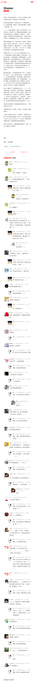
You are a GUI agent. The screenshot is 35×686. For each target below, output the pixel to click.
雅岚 (11, 251)
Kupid (11, 599)
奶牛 (14, 291)
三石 (11, 648)
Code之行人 (13, 203)
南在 (11, 330)
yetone (12, 663)
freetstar (12, 473)
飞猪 (11, 269)
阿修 (11, 442)
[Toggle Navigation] (31, 2)
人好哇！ (12, 579)
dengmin (12, 427)
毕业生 (11, 313)
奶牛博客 (10, 142)
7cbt (11, 528)
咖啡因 (11, 343)
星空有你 (12, 359)
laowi (11, 284)
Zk (10, 218)
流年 (11, 162)
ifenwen (12, 619)
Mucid (11, 513)
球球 (14, 186)
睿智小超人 (12, 635)
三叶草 (14, 168)
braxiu (12, 460)
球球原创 (6, 10)
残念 (11, 297)
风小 (11, 372)
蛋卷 (11, 385)
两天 (11, 546)
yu (10, 497)
